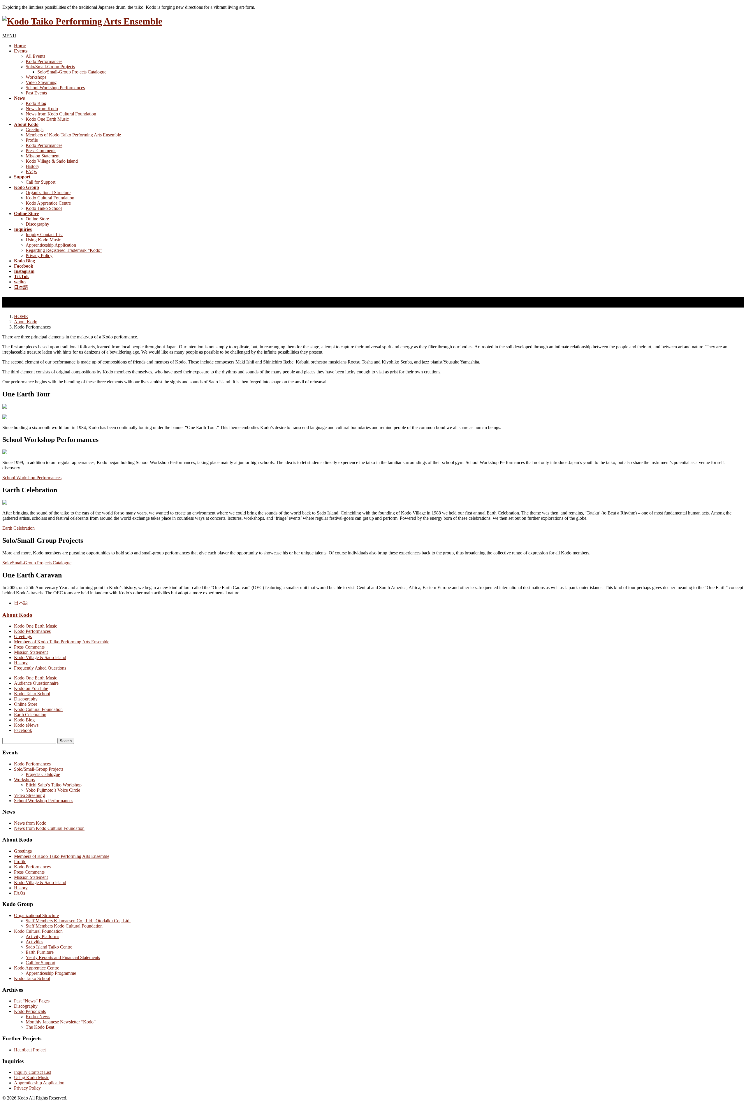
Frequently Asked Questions (40, 667)
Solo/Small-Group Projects (50, 66)
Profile (32, 140)
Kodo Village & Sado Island (52, 161)
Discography (37, 224)
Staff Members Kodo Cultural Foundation (64, 925)
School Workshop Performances (55, 87)
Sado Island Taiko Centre (49, 946)
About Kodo (17, 615)
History (32, 166)
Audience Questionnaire (36, 683)
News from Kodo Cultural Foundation (61, 113)
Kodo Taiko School (44, 208)
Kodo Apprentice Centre (48, 203)
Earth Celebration (18, 528)
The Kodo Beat (40, 1027)
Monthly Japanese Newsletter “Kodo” (61, 1021)
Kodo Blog (36, 103)
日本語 (21, 602)
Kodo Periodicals (30, 1011)
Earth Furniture (40, 952)
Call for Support (40, 182)
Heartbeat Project (30, 1049)
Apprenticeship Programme (51, 973)
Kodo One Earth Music (47, 119)
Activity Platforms (42, 936)
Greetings (34, 129)
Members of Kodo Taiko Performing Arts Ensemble (73, 134)
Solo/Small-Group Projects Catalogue (71, 71)
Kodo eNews (26, 725)
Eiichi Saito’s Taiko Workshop (54, 784)
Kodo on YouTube (31, 688)
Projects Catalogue (43, 774)
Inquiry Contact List (44, 234)
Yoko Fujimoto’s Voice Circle (53, 790)
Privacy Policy (39, 255)
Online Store (37, 218)
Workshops (36, 77)
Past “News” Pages (32, 1000)
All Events (35, 56)
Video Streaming (41, 82)
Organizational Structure (48, 192)
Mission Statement (42, 155)
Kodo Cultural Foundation (50, 197)
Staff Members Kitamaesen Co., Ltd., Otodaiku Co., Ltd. (78, 920)
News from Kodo (42, 108)
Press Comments (41, 150)
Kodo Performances (44, 61)
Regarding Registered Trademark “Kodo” (64, 250)
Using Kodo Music (43, 239)
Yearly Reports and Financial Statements (63, 957)
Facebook (23, 730)
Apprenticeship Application (51, 245)
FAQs (31, 171)
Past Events (36, 92)
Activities (34, 941)
